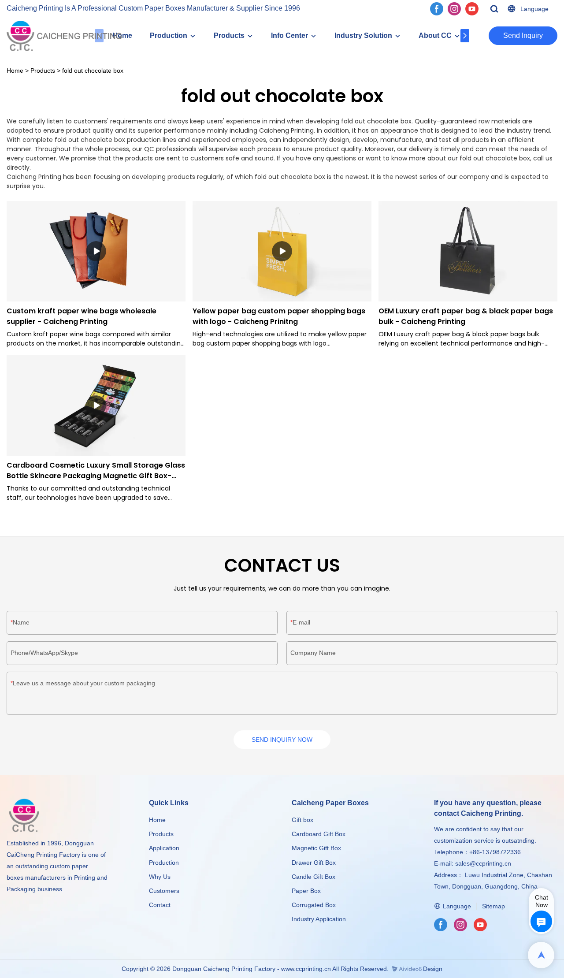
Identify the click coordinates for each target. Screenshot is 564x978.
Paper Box (306, 890)
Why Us (160, 876)
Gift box (302, 819)
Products (229, 35)
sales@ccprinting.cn (483, 863)
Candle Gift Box (313, 876)
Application (164, 848)
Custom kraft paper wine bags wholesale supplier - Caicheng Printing (81, 316)
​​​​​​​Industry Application (319, 918)
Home (15, 70)
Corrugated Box (314, 904)
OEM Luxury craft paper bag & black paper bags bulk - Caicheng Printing (465, 316)
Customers (164, 890)
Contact (160, 904)
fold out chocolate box (92, 70)
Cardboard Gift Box (318, 833)
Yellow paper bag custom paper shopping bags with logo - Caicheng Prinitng (279, 316)
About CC (435, 35)
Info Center (289, 35)
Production (168, 35)
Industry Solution (363, 35)
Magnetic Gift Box (316, 848)
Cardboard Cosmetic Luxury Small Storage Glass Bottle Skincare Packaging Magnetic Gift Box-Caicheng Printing (96, 470)
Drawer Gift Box (314, 862)
